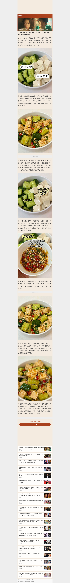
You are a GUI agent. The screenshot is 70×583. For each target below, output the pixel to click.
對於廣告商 (32, 581)
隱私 (28, 581)
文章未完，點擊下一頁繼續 (35, 421)
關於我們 (19, 581)
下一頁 (35, 424)
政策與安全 (23, 581)
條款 (26, 581)
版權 (29, 581)
